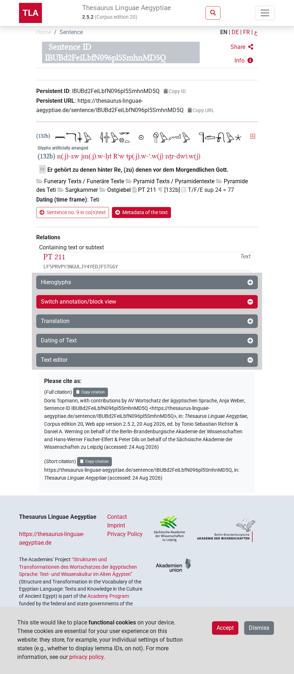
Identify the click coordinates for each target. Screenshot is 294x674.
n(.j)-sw (68, 156)
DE (235, 32)
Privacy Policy (125, 534)
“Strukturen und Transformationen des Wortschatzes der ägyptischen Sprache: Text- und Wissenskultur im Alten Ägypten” (78, 567)
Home (43, 32)
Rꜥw (118, 156)
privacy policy (86, 657)
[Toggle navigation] (265, 13)
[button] (242, 47)
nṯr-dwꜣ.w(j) (182, 156)
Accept (225, 627)
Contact (117, 516)
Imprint (116, 525)
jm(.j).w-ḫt (96, 156)
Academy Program (108, 596)
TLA (30, 13)
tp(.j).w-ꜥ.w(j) (144, 156)
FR (246, 32)
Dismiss (259, 627)
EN (223, 32)
